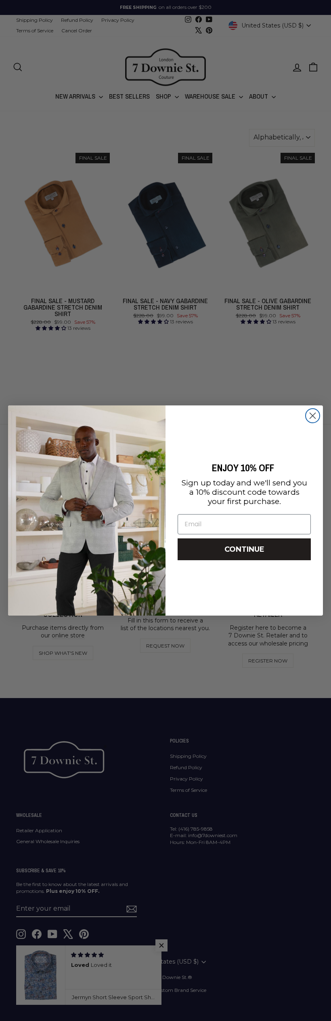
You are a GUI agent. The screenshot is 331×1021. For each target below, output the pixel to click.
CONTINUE (244, 549)
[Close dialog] (313, 416)
